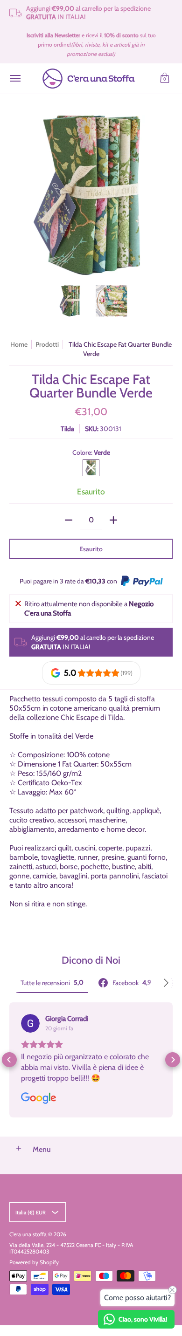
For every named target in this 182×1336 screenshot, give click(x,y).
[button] (165, 78)
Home (19, 344)
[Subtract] (68, 520)
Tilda (67, 429)
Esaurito (91, 549)
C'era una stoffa (28, 1234)
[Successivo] (166, 194)
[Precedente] (16, 194)
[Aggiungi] (113, 520)
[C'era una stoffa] (88, 78)
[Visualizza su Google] (30, 1023)
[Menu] (15, 78)
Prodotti (47, 344)
